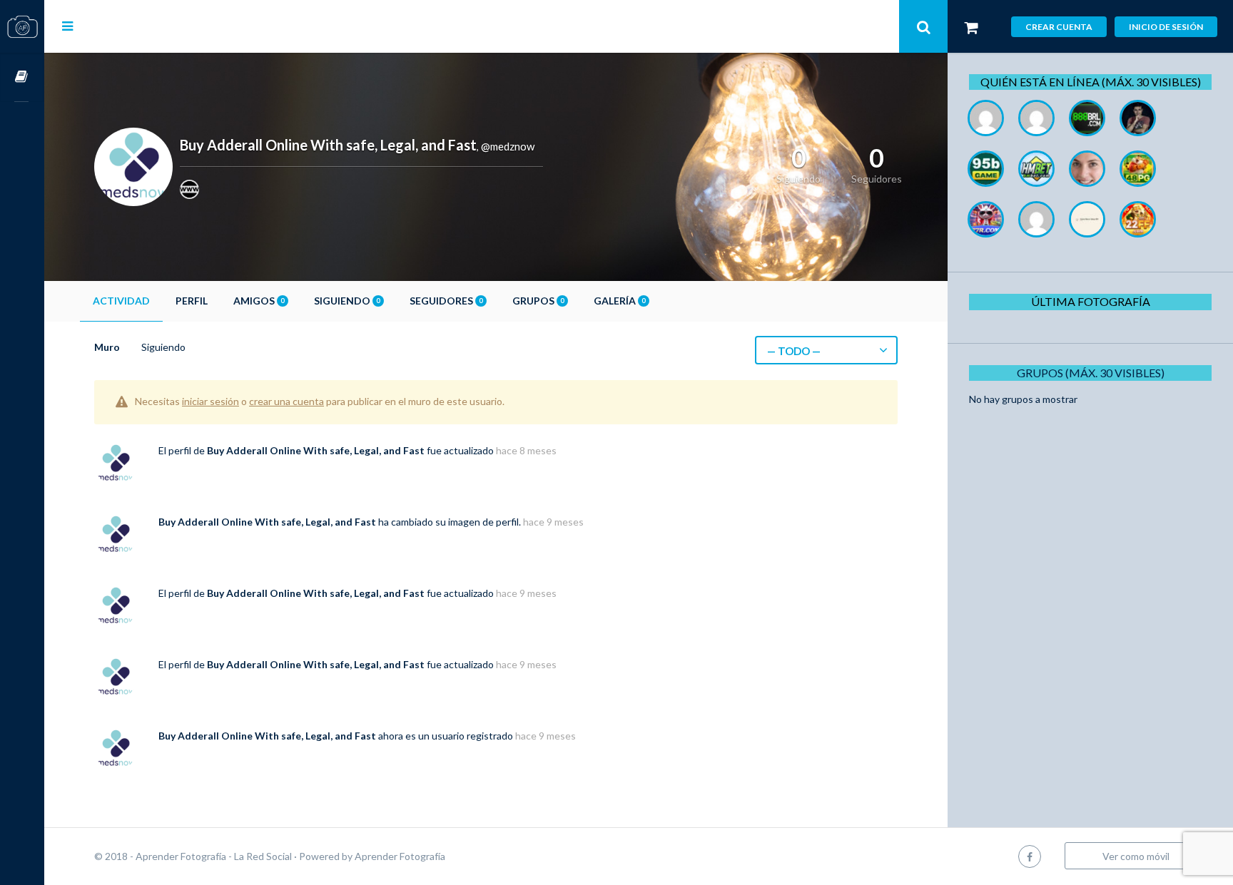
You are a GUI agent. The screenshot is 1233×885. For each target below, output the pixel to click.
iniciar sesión (210, 401)
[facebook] (1029, 856)
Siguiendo (347, 301)
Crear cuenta (1058, 26)
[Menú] (67, 26)
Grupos (538, 301)
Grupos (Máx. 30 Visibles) (1090, 372)
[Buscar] (923, 26)
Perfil (192, 301)
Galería (619, 301)
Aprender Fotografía (400, 856)
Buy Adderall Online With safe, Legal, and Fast (316, 450)
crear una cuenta (286, 401)
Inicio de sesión (1166, 26)
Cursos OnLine (22, 77)
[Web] (189, 189)
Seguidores (446, 301)
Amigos (258, 301)
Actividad (121, 301)
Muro (107, 347)
